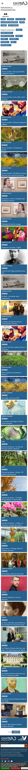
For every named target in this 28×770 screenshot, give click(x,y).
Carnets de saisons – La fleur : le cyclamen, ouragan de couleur (12, 524)
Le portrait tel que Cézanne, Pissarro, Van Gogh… (14, 700)
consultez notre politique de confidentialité (12, 756)
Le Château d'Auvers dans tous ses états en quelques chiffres (13, 675)
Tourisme (3, 25)
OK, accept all (5, 768)
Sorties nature (5, 45)
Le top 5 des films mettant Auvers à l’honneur (13, 348)
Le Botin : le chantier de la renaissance (10, 297)
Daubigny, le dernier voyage (11, 224)
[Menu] (2, 3)
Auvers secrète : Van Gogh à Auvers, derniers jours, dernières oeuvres (14, 174)
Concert (3, 39)
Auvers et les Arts (6, 32)
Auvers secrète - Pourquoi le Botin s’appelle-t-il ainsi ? (13, 73)
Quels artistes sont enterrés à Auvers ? (11, 374)
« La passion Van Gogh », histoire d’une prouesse (12, 422)
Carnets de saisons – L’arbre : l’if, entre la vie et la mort (12, 473)
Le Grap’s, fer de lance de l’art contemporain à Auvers (12, 323)
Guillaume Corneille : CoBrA (11, 248)
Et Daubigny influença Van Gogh (13, 574)
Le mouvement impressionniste (9, 22)
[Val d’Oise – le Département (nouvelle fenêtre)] (22, 738)
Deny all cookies (16, 768)
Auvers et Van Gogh (6, 36)
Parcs (12, 42)
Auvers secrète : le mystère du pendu (12, 149)
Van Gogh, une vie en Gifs (10, 398)
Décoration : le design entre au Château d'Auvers (12, 549)
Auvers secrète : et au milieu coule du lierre (13, 98)
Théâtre (22, 22)
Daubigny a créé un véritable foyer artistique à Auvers (13, 200)
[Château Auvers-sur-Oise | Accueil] (20, 3)
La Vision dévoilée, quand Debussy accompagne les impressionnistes (13, 624)
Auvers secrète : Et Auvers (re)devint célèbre (14, 123)
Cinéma (3, 19)
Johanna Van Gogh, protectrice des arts (13, 272)
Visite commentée (13, 25)
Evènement (10, 19)
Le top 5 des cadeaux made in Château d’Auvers (12, 725)
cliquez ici (15, 766)
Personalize (24, 768)
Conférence (13, 39)
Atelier (18, 29)
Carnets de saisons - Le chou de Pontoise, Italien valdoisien (12, 448)
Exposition (4, 42)
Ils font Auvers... (20, 19)
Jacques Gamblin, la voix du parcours (11, 598)
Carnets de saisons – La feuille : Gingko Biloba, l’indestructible (12, 499)
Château (18, 36)
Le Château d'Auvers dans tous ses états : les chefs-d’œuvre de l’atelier (13, 649)
